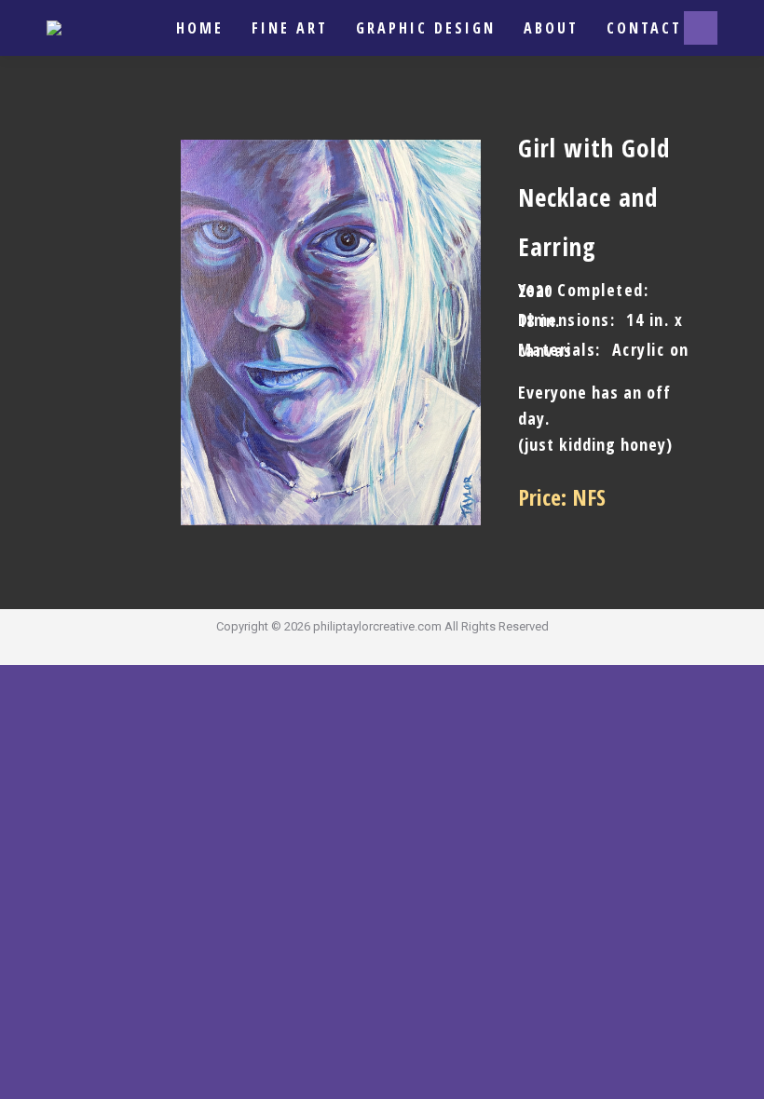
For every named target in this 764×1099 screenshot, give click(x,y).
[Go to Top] (736, 1071)
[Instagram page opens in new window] (700, 28)
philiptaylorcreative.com (377, 626)
